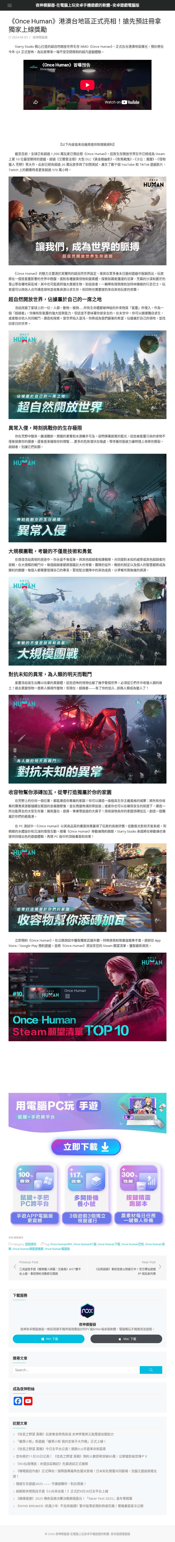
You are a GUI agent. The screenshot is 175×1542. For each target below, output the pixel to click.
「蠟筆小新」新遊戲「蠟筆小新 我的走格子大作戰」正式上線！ (61, 1441)
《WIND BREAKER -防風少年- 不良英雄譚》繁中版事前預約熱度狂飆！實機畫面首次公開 (79, 1506)
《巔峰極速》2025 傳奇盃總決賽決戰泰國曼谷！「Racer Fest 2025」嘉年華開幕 (74, 1498)
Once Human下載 (109, 1244)
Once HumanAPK (61, 1244)
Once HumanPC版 (84, 1244)
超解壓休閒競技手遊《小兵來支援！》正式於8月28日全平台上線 (62, 1491)
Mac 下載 (129, 1339)
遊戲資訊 (30, 1244)
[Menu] (9, 5)
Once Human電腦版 (57, 1249)
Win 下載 (52, 1339)
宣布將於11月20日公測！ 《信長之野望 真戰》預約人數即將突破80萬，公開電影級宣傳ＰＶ (82, 1456)
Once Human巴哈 (132, 1244)
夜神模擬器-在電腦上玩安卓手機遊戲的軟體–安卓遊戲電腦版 (87, 5)
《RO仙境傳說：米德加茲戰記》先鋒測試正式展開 (52, 1464)
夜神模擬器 (40, 37)
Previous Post (50, 1267)
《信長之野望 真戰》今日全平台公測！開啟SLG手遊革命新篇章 (61, 1449)
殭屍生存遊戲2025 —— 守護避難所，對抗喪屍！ (51, 1484)
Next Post (125, 1267)
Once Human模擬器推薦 (28, 1249)
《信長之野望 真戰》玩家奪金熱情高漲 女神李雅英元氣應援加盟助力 (65, 1434)
